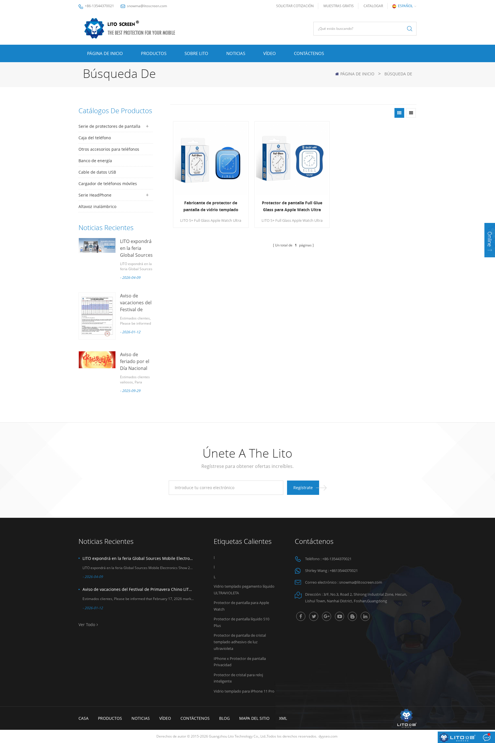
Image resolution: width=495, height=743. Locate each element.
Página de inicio (105, 53)
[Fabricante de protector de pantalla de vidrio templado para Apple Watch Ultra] (211, 159)
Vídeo (269, 53)
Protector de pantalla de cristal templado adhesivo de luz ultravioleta (240, 642)
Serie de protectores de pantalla (109, 126)
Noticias (235, 53)
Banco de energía (95, 160)
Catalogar (373, 5)
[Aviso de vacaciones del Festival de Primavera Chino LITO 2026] (97, 316)
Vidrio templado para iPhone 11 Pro (244, 691)
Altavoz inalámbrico (97, 206)
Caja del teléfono (94, 137)
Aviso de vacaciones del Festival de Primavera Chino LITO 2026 (138, 589)
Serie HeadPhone (94, 195)
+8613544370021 (344, 570)
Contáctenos (309, 53)
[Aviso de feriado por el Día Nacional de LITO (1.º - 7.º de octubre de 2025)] (97, 359)
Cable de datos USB (97, 172)
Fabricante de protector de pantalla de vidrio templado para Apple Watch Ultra (210, 206)
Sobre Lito (196, 53)
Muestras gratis (338, 5)
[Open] (489, 240)
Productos (153, 53)
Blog (224, 718)
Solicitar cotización (295, 5)
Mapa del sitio (254, 718)
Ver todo (86, 624)
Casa (83, 718)
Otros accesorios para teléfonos (108, 149)
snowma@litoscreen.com (147, 5)
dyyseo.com (328, 736)
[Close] (489, 260)
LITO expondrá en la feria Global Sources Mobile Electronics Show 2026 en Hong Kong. (138, 558)
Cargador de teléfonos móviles (107, 183)
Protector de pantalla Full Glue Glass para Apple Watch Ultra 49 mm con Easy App (292, 206)
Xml (283, 718)
